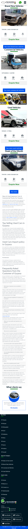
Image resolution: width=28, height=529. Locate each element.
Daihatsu (4, 434)
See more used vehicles (14, 148)
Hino (3, 437)
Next (26, 404)
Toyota (4, 420)
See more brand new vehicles (14, 47)
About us (4, 483)
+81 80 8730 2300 (5, 508)
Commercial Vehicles (8, 467)
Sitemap (4, 494)
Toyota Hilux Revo (6, 316)
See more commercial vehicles (14, 90)
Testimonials (5, 491)
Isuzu (3, 441)
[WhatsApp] (20, 2)
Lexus (4, 445)
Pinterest (18, 519)
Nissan (4, 423)
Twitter (17, 515)
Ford (3, 430)
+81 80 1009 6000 (5, 510)
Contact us (5, 487)
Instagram (7, 519)
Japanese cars (5, 204)
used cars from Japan (14, 204)
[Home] (9, 2)
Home (4, 480)
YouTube (7, 523)
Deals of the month (7, 460)
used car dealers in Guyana (11, 217)
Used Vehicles (6, 471)
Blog (3, 498)
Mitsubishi (5, 427)
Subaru (4, 448)
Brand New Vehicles (7, 464)
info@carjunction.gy (8, 511)
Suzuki (4, 452)
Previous (2, 404)
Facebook (7, 515)
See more (14, 192)
